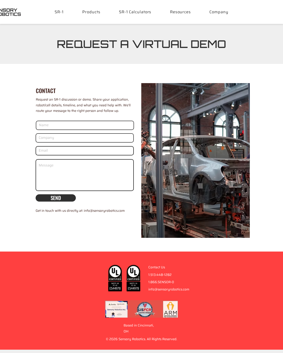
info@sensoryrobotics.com (168, 289)
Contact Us (156, 267)
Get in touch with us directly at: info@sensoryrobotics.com (80, 210)
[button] (180, 12)
